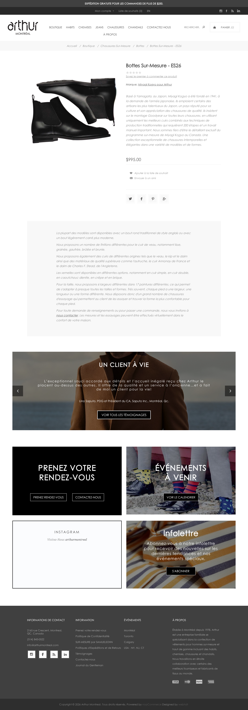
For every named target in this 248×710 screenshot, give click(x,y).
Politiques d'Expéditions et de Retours (98, 647)
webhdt (183, 704)
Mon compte (103, 10)
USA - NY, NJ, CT (134, 647)
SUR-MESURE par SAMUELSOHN (94, 642)
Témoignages (84, 653)
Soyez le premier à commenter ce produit (151, 76)
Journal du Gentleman (89, 665)
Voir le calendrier (181, 497)
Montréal (129, 630)
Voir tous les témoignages (124, 408)
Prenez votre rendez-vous (91, 630)
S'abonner (180, 571)
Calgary (129, 642)
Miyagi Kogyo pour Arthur (155, 84)
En (148, 11)
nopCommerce (151, 704)
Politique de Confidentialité (92, 636)
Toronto (128, 636)
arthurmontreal (76, 539)
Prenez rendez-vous (48, 497)
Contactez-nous (88, 497)
